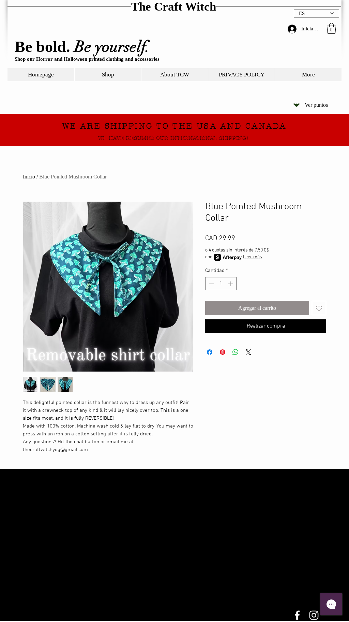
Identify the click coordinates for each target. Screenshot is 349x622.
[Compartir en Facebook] (210, 352)
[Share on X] (248, 352)
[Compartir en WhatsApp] (235, 352)
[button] (331, 28)
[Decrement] (210, 283)
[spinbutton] (221, 283)
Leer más (252, 257)
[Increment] (231, 283)
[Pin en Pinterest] (222, 352)
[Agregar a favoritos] (319, 308)
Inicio (29, 176)
